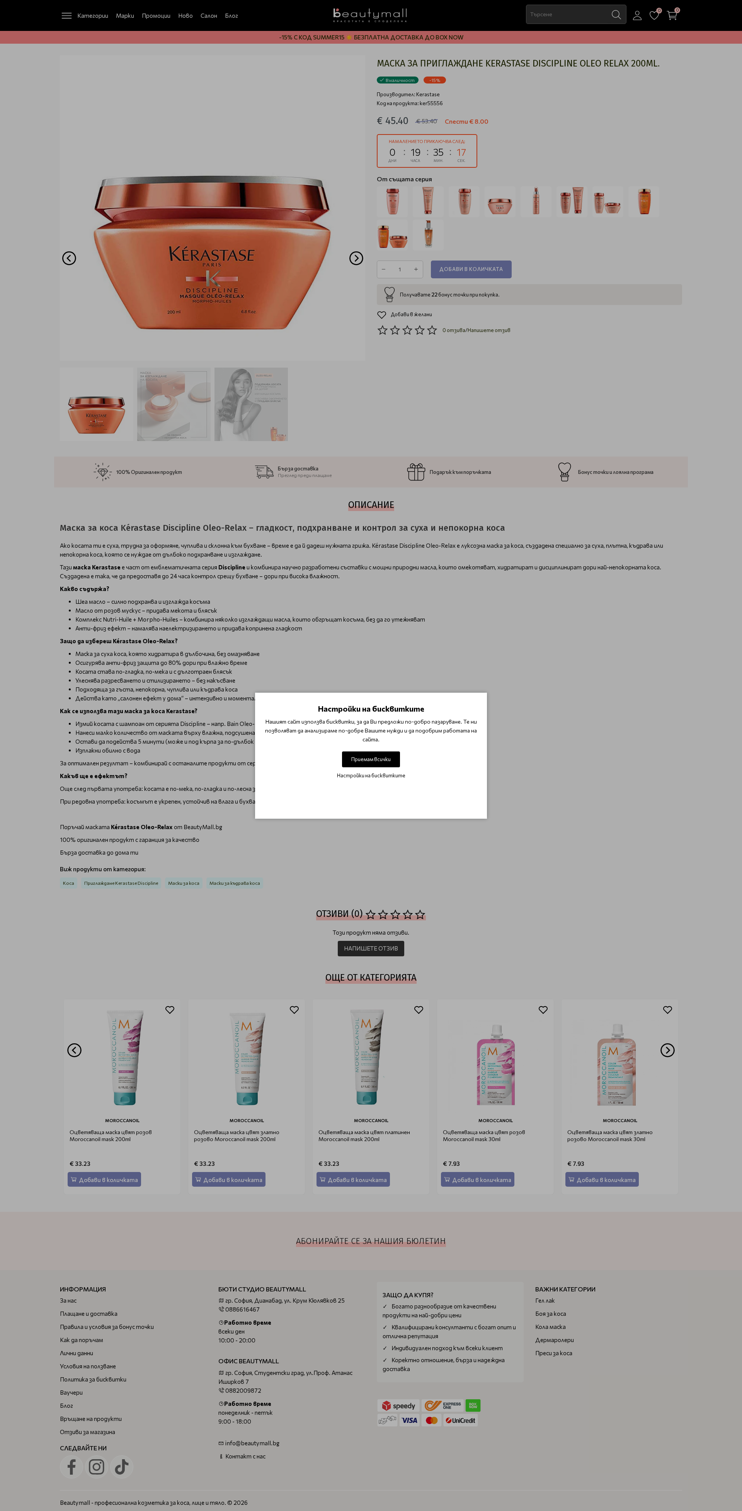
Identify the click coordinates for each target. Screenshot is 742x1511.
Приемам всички (371, 759)
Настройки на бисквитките (371, 775)
